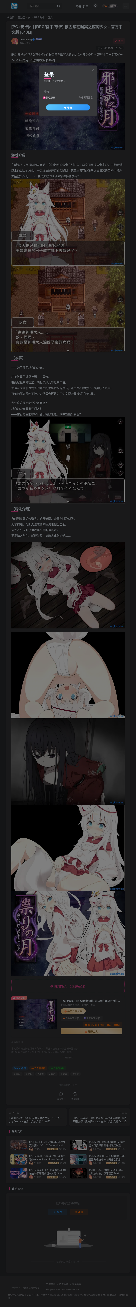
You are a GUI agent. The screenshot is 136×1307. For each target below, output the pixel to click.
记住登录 (50, 97)
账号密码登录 (86, 97)
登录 (69, 107)
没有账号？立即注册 (53, 81)
